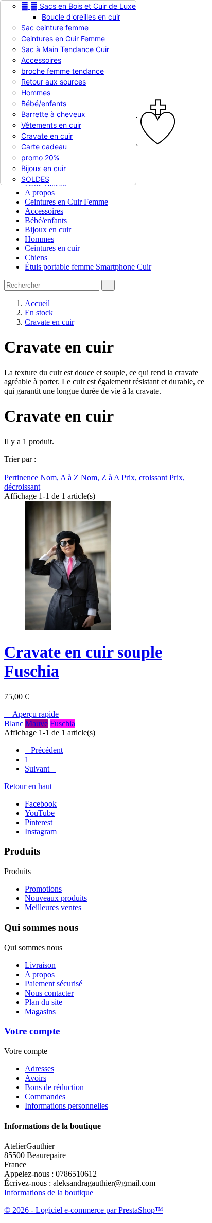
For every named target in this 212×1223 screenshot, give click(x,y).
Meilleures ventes (53, 907)
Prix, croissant (145, 477)
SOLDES (35, 179)
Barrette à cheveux (53, 114)
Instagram (41, 831)
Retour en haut (32, 786)
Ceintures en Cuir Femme (63, 38)
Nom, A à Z (60, 477)
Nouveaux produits (56, 898)
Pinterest (38, 822)
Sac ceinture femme (55, 27)
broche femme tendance (62, 70)
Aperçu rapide (31, 714)
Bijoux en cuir (43, 168)
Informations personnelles (66, 1105)
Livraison (40, 965)
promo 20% (40, 157)
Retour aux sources (53, 81)
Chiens (36, 257)
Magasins (40, 1011)
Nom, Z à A (101, 477)
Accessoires (41, 60)
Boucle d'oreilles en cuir (81, 16)
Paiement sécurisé (53, 983)
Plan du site (43, 1002)
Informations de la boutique (48, 1192)
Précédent (44, 750)
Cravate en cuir (47, 135)
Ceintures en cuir (52, 248)
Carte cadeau (44, 146)
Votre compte (32, 1031)
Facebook (41, 803)
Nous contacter (49, 993)
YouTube (40, 813)
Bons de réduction (54, 1087)
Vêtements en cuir (51, 125)
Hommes (35, 92)
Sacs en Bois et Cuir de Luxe (78, 6)
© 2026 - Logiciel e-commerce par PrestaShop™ (83, 1209)
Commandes (45, 1096)
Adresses (39, 1068)
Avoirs (35, 1078)
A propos (40, 192)
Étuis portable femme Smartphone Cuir (88, 266)
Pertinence (22, 477)
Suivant (40, 768)
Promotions (43, 888)
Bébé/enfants (43, 103)
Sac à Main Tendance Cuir (65, 49)
